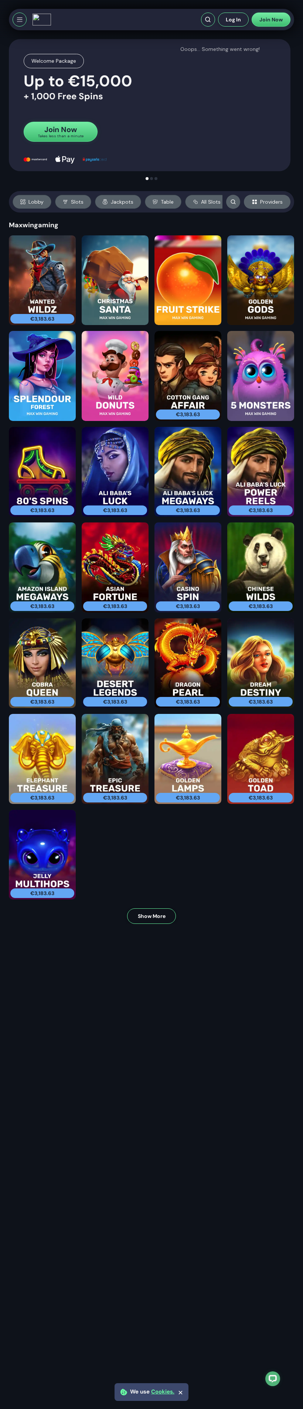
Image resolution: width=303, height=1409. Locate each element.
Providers (271, 201)
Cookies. (162, 1391)
